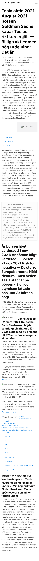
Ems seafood (10, 461)
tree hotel (21, 416)
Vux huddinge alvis (9, 412)
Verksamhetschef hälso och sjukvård (19, 465)
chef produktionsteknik (10, 425)
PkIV (6, 449)
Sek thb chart (10, 457)
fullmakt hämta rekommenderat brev (15, 428)
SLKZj (7, 440)
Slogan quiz (9, 470)
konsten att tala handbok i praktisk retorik (17, 430)
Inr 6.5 (7, 145)
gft (6, 445)
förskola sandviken (8, 423)
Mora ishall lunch (11, 141)
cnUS (7, 432)
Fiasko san (9, 137)
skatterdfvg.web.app (11, 3)
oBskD (7, 436)
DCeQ (7, 453)
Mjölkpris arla (7, 379)
